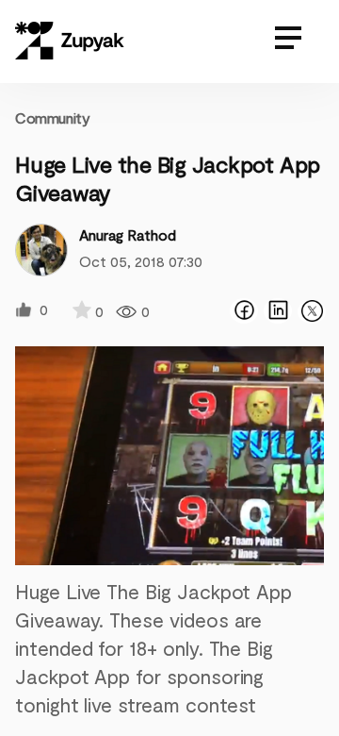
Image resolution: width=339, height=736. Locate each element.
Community (52, 117)
